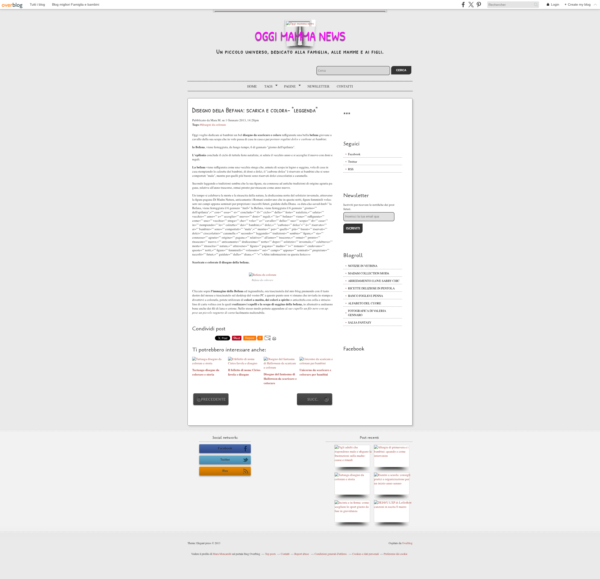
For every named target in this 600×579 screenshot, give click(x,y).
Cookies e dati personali (365, 554)
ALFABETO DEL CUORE (364, 303)
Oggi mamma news (300, 35)
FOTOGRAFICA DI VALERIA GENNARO (367, 313)
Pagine (288, 86)
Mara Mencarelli (222, 554)
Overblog (407, 543)
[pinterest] (479, 4)
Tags (267, 86)
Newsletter (318, 86)
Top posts (270, 554)
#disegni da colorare (213, 124)
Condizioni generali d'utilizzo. (331, 554)
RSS (350, 169)
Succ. (312, 399)
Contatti (345, 86)
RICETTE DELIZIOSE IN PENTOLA (371, 288)
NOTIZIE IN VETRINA (362, 266)
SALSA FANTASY (359, 322)
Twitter (352, 161)
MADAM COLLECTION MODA (368, 273)
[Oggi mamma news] (300, 23)
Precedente (213, 399)
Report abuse (302, 554)
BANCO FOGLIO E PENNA (365, 296)
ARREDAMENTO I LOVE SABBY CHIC (374, 281)
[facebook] (463, 4)
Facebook (354, 154)
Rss (225, 471)
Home (252, 86)
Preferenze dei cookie (395, 554)
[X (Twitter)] (471, 4)
